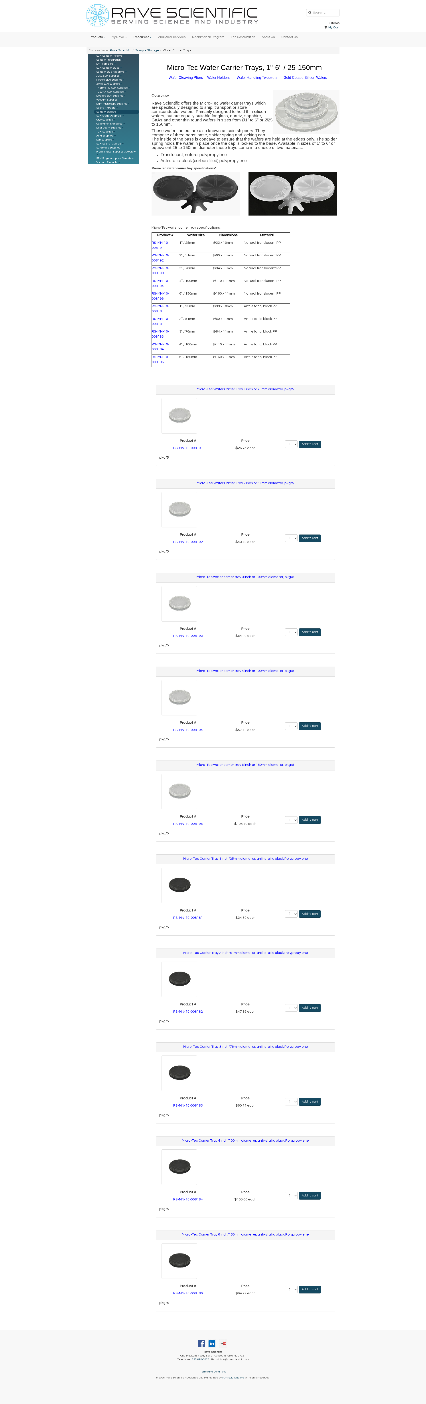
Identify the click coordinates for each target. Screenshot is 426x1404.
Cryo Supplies (104, 119)
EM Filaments (105, 63)
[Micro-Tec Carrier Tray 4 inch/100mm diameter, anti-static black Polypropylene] (178, 1167)
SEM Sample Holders (109, 55)
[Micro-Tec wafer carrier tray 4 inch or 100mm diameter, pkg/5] (178, 697)
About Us (268, 37)
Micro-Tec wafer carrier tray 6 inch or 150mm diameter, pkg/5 (245, 764)
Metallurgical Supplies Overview (116, 151)
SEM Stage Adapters (109, 115)
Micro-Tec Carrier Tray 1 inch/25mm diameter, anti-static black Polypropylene (245, 858)
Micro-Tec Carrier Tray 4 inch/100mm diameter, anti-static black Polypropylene (245, 1140)
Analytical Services (171, 37)
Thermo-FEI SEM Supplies (112, 87)
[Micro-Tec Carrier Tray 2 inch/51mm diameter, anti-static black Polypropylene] (178, 979)
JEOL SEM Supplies (107, 75)
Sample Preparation (108, 59)
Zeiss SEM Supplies (108, 83)
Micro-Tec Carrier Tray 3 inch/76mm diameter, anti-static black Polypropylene (245, 1046)
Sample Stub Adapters (110, 71)
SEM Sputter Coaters (108, 143)
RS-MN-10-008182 (188, 1011)
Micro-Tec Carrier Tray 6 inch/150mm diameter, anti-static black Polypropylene (245, 1234)
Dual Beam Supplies (108, 127)
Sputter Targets (106, 107)
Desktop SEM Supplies (109, 95)
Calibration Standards (109, 123)
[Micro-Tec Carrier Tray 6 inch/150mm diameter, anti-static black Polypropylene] (178, 1261)
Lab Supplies (104, 139)
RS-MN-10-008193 (188, 636)
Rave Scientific (120, 50)
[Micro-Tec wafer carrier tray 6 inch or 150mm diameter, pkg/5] (178, 791)
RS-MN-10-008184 (188, 1199)
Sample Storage (147, 50)
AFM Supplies (105, 135)
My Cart (333, 27)
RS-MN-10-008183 (188, 1105)
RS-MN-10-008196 (188, 824)
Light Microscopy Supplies (111, 103)
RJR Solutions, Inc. (233, 1377)
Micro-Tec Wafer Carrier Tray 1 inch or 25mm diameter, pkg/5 (245, 389)
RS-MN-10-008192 (188, 542)
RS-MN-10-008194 (188, 730)
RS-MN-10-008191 (188, 448)
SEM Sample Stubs (108, 67)
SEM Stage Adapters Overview (115, 158)
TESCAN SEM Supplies (110, 91)
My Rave (118, 37)
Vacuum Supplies (106, 99)
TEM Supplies (104, 131)
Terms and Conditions (213, 1371)
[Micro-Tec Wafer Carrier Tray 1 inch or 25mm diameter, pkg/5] (178, 416)
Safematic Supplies (108, 147)
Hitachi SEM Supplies (109, 79)
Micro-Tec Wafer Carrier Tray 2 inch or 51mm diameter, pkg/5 (245, 483)
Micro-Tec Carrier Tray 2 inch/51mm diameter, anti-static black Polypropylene (245, 952)
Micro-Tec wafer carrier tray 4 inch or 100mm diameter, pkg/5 (245, 671)
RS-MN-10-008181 (188, 917)
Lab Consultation (243, 37)
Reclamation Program (208, 37)
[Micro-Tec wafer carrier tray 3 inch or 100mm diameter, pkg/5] (178, 604)
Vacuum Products (107, 162)
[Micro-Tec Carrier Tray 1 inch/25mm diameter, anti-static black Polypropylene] (178, 885)
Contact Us (289, 37)
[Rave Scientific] (172, 15)
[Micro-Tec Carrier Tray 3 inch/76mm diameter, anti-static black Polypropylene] (178, 1073)
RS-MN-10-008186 (188, 1293)
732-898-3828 (200, 1359)
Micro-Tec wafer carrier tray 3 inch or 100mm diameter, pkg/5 (245, 577)
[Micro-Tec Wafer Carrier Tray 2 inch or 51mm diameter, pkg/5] (178, 509)
